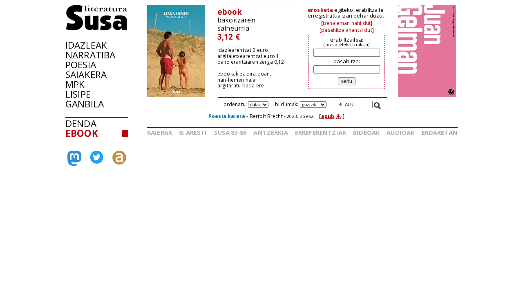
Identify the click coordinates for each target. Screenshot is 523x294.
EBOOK (81, 133)
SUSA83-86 (230, 132)
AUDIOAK (400, 132)
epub (328, 116)
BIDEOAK (366, 132)
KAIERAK (159, 132)
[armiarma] (119, 162)
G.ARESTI (193, 132)
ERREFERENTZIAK (320, 132)
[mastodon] (74, 162)
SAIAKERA (86, 74)
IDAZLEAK (86, 45)
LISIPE (78, 94)
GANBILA (84, 104)
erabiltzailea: (346, 41)
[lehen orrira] (96, 28)
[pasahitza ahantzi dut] (347, 30)
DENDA (80, 123)
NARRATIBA (90, 55)
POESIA (80, 64)
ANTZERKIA (270, 132)
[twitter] (97, 161)
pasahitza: (346, 61)
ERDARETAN (440, 132)
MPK (75, 84)
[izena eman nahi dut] (346, 23)
